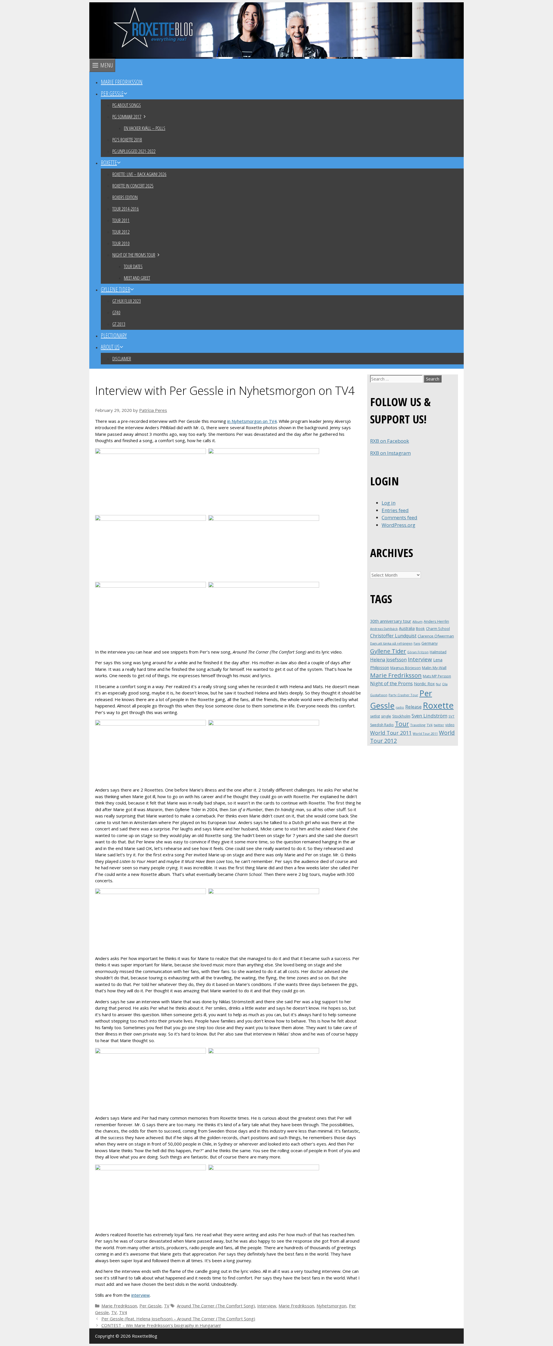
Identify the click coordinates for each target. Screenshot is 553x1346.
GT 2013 (118, 324)
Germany (429, 643)
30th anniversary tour (390, 621)
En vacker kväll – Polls (144, 128)
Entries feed (395, 510)
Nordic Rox (424, 683)
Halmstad (438, 651)
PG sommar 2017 (126, 116)
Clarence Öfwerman (436, 636)
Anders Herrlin (436, 621)
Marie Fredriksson (122, 82)
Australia (407, 628)
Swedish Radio (382, 724)
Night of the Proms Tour (133, 254)
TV (166, 1306)
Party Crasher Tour (403, 695)
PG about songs (126, 105)
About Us (110, 347)
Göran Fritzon (418, 652)
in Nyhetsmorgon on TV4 (252, 421)
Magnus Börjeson (405, 667)
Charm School (438, 628)
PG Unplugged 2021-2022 (134, 151)
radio (400, 707)
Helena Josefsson (388, 659)
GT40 (116, 312)
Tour (402, 724)
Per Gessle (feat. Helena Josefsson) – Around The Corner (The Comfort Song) (178, 1319)
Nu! (438, 684)
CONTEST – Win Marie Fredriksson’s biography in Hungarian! (161, 1325)
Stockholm (401, 716)
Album (417, 621)
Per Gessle (112, 93)
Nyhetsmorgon (331, 1306)
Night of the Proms (391, 683)
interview (140, 1295)
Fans (417, 643)
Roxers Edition (125, 197)
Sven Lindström (429, 715)
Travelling (417, 725)
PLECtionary (114, 335)
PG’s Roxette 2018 (127, 139)
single (386, 716)
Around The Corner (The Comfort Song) (216, 1306)
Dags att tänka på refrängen (391, 643)
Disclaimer (121, 358)
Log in (388, 502)
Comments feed (399, 517)
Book (420, 628)
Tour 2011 (121, 220)
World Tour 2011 (391, 732)
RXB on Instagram (390, 453)
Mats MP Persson (437, 676)
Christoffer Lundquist (393, 636)
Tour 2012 (121, 231)
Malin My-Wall (434, 667)
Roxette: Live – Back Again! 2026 (139, 174)
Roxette (109, 162)
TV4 (123, 1312)
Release (413, 707)
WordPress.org (398, 525)
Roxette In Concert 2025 (133, 185)
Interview (266, 1306)
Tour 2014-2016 (125, 208)
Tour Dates (133, 266)
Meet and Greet (137, 277)
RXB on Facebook (389, 441)
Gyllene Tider (115, 289)
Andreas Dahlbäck (384, 628)
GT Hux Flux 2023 (126, 301)
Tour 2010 (121, 243)
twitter (439, 725)
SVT (451, 716)
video (449, 724)
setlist (375, 716)
